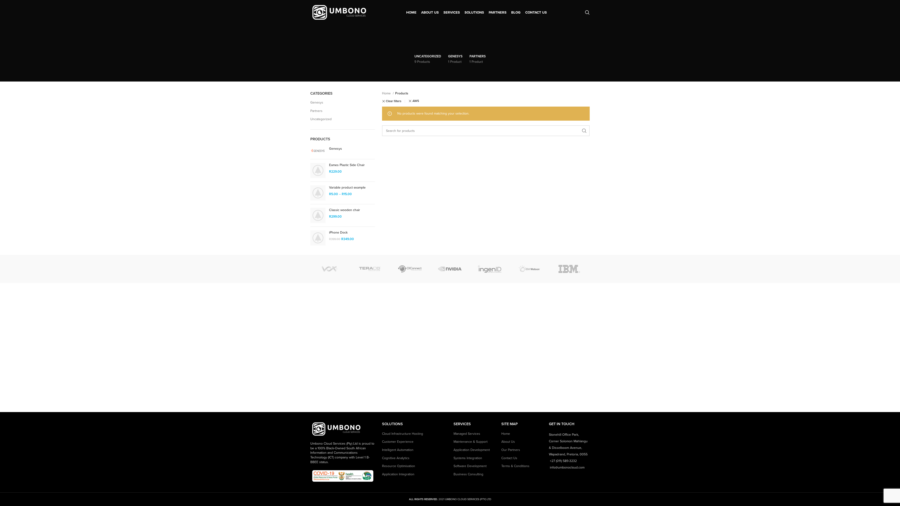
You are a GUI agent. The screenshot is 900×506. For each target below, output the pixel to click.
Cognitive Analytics (395, 458)
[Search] (587, 12)
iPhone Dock (338, 232)
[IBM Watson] (529, 269)
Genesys (316, 102)
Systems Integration (468, 458)
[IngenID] (490, 269)
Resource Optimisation (398, 466)
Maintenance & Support (471, 442)
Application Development (472, 450)
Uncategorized (321, 119)
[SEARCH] (584, 130)
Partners (316, 111)
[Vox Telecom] (330, 269)
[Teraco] (370, 269)
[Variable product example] (318, 193)
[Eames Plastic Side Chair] (318, 170)
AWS (415, 101)
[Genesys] (318, 151)
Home (387, 93)
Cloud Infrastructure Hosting (402, 434)
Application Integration (398, 474)
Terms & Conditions (515, 466)
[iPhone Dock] (318, 238)
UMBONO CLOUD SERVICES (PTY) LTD (468, 499)
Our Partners (510, 450)
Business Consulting (468, 474)
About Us (508, 442)
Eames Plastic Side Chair (347, 165)
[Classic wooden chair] (318, 215)
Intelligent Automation (397, 450)
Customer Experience (397, 442)
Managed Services (467, 434)
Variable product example (347, 188)
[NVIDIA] (450, 269)
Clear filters (393, 101)
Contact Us (509, 458)
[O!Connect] (410, 269)
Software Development (470, 466)
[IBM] (569, 269)
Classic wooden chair (344, 210)
